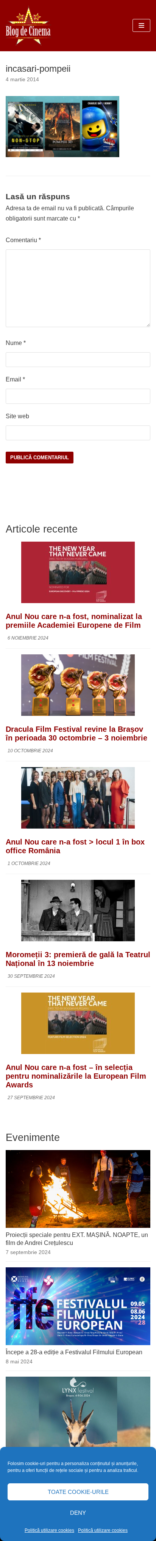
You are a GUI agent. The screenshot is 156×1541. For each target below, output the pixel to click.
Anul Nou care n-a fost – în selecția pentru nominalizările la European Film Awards (76, 1076)
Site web (17, 416)
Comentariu (23, 240)
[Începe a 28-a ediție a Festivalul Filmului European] (78, 1343)
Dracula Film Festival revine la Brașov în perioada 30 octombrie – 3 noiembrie (76, 733)
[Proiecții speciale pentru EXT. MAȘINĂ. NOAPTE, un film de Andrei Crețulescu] (78, 1226)
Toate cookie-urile (78, 1492)
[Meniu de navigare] (141, 25)
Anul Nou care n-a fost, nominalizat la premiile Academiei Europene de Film (74, 620)
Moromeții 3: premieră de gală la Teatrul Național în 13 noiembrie (78, 958)
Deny (78, 1512)
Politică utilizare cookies (49, 1530)
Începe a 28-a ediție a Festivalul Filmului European (74, 1352)
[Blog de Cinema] (28, 25)
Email (15, 379)
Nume (16, 343)
